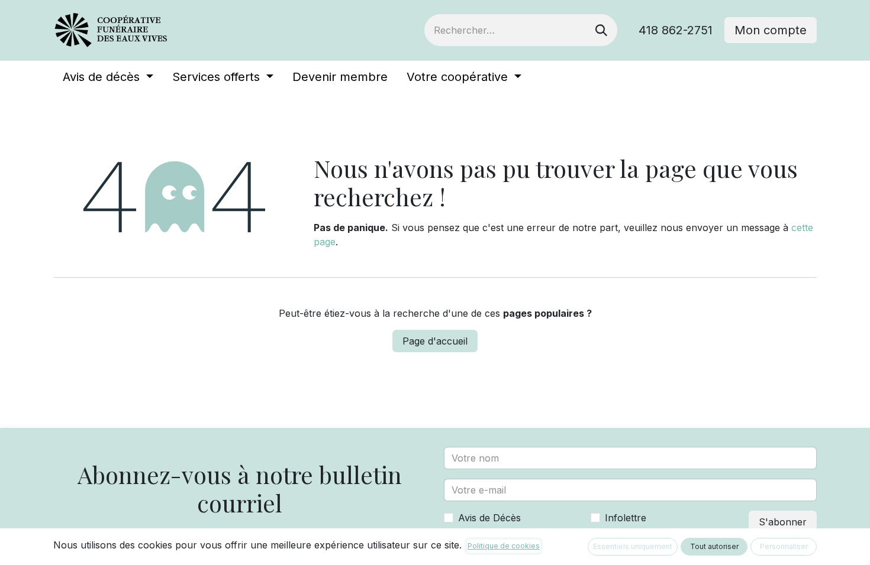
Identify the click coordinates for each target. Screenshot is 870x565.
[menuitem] (108, 76)
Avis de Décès (489, 518)
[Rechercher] (601, 30)
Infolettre (625, 518)
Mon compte (770, 30)
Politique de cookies (504, 545)
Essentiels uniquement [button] (632, 546)
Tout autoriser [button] (714, 546)
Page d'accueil (435, 341)
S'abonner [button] (783, 522)
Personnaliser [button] (784, 546)
